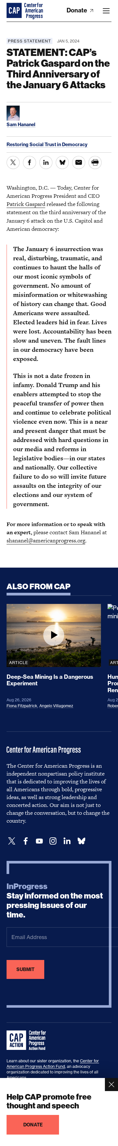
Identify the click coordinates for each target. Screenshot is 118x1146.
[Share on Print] (95, 162)
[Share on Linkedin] (45, 162)
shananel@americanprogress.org (46, 540)
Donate (77, 10)
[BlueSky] (81, 841)
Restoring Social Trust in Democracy (47, 144)
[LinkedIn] (67, 841)
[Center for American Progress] (15, 10)
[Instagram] (53, 841)
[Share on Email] (78, 162)
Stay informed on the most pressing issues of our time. (55, 900)
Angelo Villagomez (56, 705)
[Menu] (106, 11)
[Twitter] (12, 841)
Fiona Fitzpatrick (22, 705)
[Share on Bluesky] (62, 162)
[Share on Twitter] (13, 162)
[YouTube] (39, 841)
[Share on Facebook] (29, 162)
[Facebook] (25, 841)
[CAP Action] (28, 1040)
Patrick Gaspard (26, 204)
